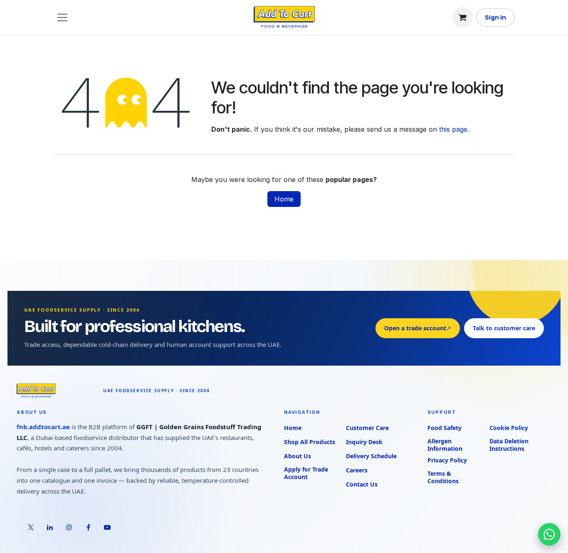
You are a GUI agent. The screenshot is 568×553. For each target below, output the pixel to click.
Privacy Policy (447, 460)
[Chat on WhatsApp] (549, 534)
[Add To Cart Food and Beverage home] (56, 390)
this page (453, 129)
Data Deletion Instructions (508, 444)
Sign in (495, 17)
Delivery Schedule (371, 456)
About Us (297, 456)
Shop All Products (309, 442)
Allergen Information (444, 444)
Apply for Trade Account (306, 473)
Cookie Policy (508, 428)
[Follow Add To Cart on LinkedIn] (50, 527)
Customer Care (367, 428)
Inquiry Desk (364, 442)
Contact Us (362, 484)
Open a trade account (417, 328)
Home (284, 199)
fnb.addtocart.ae (43, 427)
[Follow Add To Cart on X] (31, 527)
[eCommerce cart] (462, 17)
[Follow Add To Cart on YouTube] (107, 527)
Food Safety (444, 428)
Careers (357, 470)
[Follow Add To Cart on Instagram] (69, 527)
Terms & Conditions (443, 477)
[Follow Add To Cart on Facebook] (88, 527)
